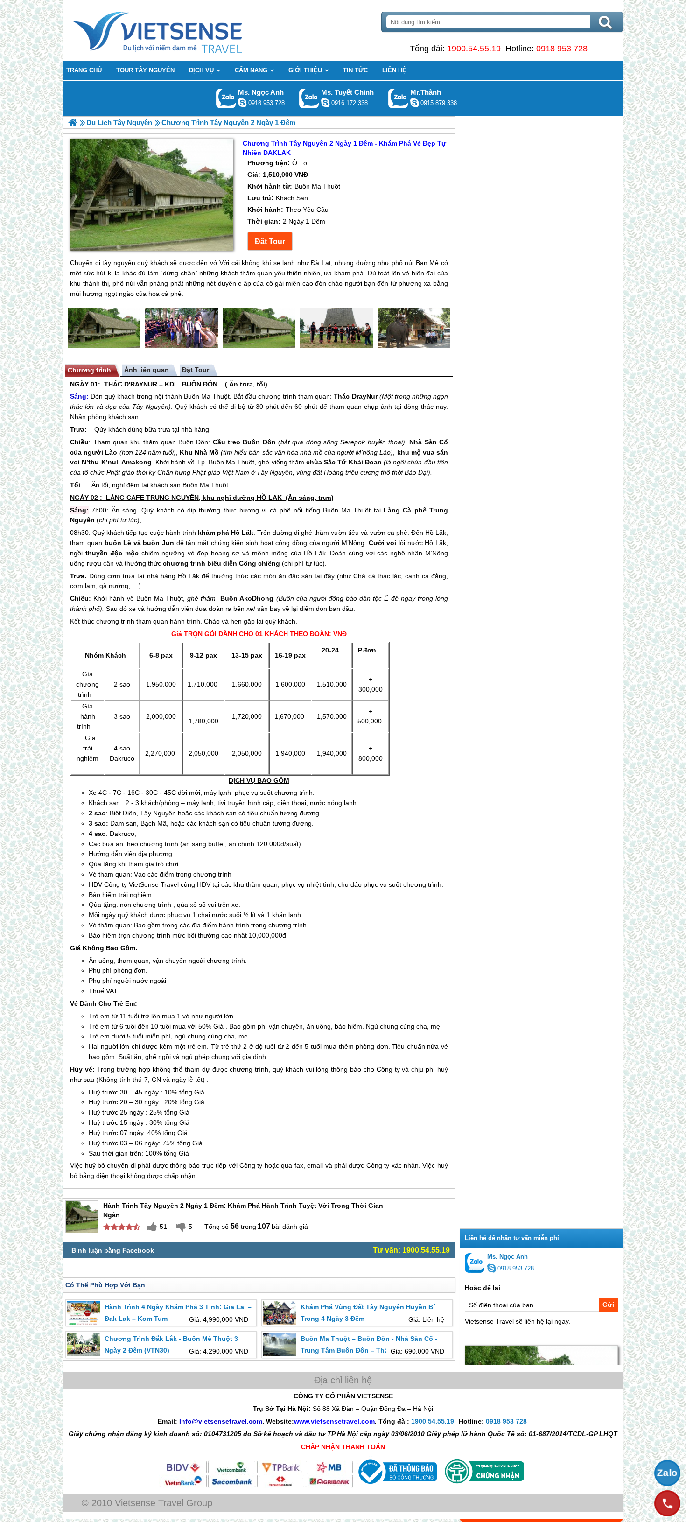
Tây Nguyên (150, 406)
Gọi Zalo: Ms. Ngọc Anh (226, 98)
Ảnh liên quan (146, 369)
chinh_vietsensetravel (325, 102)
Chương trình (89, 370)
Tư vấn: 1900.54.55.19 (411, 1250)
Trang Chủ (180, 30)
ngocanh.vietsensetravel (242, 102)
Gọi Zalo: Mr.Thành (398, 98)
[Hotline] (667, 1503)
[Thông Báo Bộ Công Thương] (396, 1486)
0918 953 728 (562, 48)
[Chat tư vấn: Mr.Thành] (414, 102)
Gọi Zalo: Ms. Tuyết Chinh (309, 98)
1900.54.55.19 (474, 48)
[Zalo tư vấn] (667, 1473)
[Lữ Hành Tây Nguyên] (72, 122)
